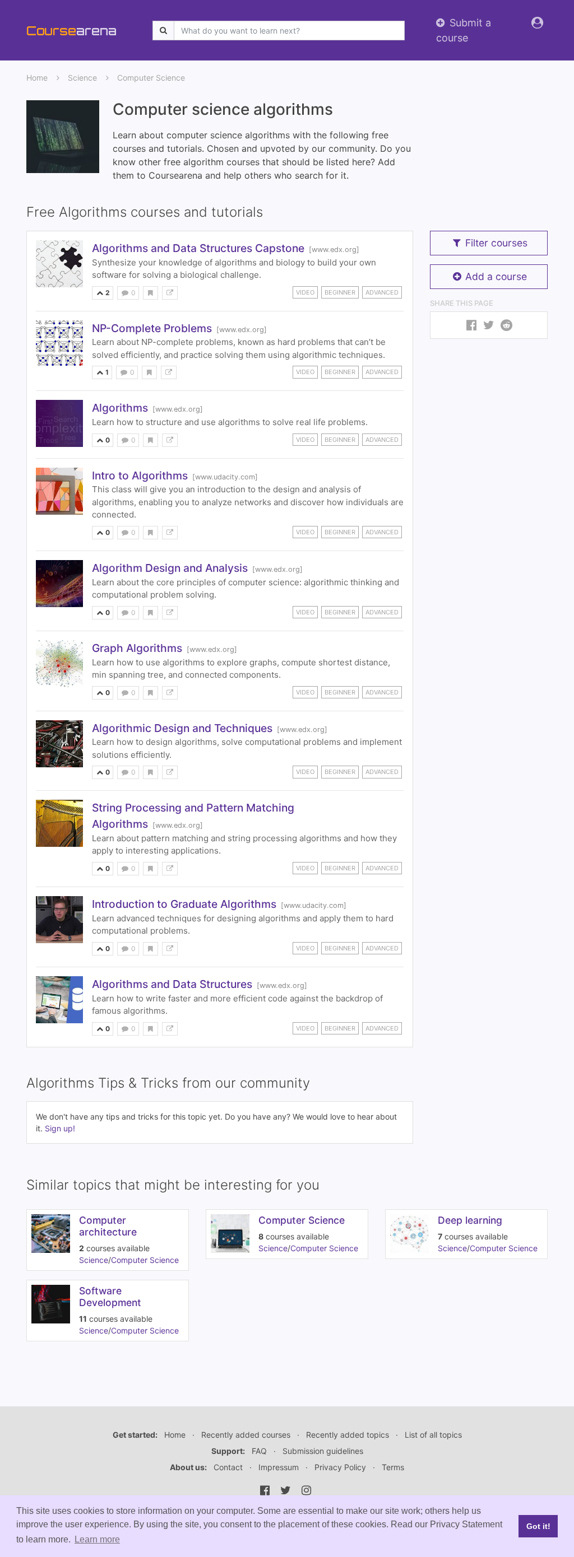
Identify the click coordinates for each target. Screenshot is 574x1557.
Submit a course (463, 30)
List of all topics (433, 1434)
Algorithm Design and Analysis (170, 568)
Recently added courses (245, 1434)
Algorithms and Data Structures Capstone (198, 248)
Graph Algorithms (137, 648)
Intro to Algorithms (140, 475)
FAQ (259, 1451)
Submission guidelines (323, 1451)
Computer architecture (108, 1226)
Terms (393, 1467)
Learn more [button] (97, 1539)
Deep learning (470, 1220)
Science (82, 77)
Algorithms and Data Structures (172, 984)
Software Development (110, 1296)
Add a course (496, 276)
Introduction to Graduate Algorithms (184, 904)
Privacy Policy (340, 1467)
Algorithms (120, 407)
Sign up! (60, 1128)
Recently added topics (347, 1434)
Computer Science (151, 77)
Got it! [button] (538, 1526)
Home (37, 77)
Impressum (278, 1467)
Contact (228, 1467)
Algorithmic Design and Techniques (182, 728)
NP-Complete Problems (152, 328)
